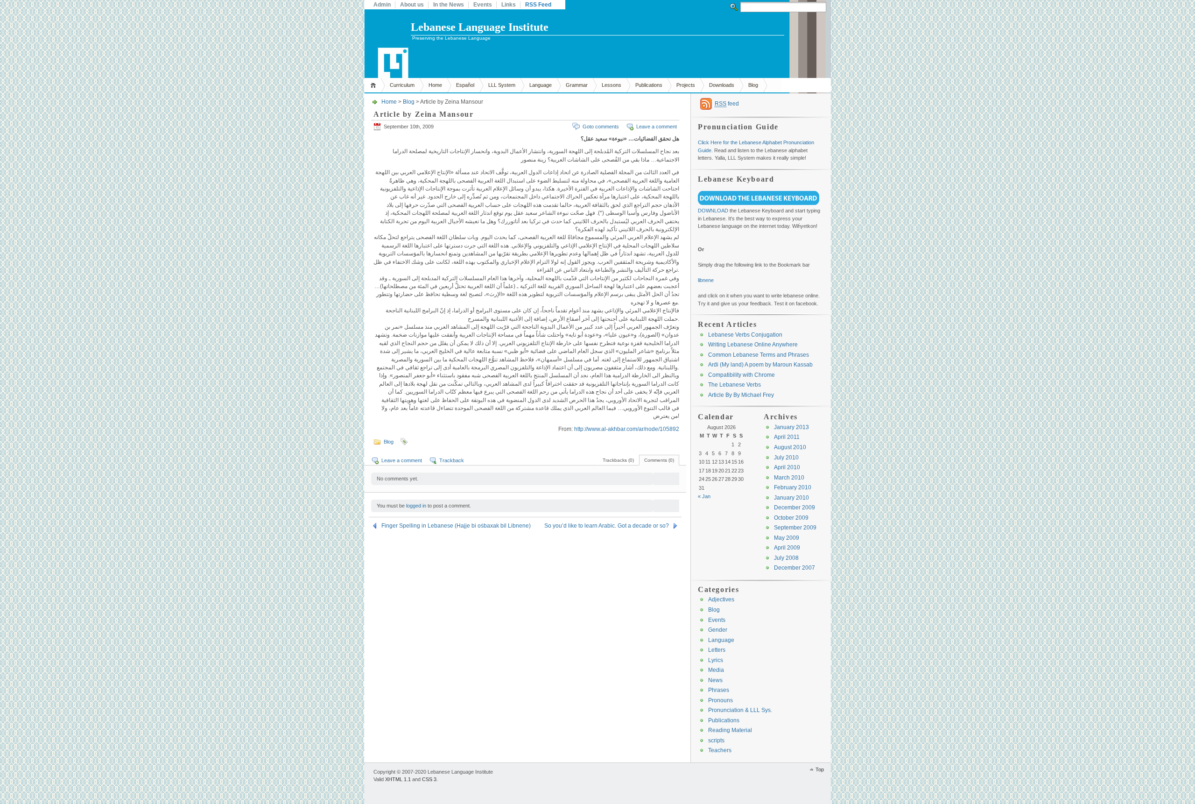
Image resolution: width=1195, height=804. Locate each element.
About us (412, 4)
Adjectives (721, 599)
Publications (648, 85)
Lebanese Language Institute (479, 27)
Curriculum (402, 85)
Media (716, 670)
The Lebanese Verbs (734, 384)
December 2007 (794, 567)
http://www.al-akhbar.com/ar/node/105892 (626, 429)
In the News (448, 4)
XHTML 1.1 (398, 779)
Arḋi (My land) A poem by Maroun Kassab (760, 364)
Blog (753, 85)
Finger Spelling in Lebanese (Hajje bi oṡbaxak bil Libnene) (456, 525)
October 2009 (791, 518)
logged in (416, 505)
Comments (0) (659, 460)
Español (465, 85)
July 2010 (786, 457)
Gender (717, 630)
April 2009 (787, 547)
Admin (382, 4)
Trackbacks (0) (618, 460)
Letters (716, 650)
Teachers (719, 750)
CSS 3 (429, 779)
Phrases (718, 690)
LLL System (501, 85)
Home (374, 85)
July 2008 (786, 558)
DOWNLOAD (713, 210)
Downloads (721, 85)
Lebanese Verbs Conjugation (745, 334)
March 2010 (789, 477)
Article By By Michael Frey (741, 395)
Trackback (451, 460)
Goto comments (601, 126)
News (715, 680)
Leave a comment (656, 126)
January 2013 (791, 427)
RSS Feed (538, 4)
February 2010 (792, 487)
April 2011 (787, 437)
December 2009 (794, 507)
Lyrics (715, 660)
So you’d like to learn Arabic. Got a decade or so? (606, 525)
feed (727, 103)
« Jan (704, 496)
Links (508, 4)
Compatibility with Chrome (741, 375)
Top (819, 769)
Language (540, 85)
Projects (685, 85)
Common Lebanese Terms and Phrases (758, 355)
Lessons (611, 85)
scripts (716, 740)
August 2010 (790, 447)
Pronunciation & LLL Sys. (740, 710)
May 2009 (786, 538)
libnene (706, 280)
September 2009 (795, 527)
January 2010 (791, 497)
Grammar (577, 85)
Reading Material (730, 730)
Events (482, 4)
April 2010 (787, 467)
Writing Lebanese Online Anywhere (753, 344)
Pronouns (720, 700)
